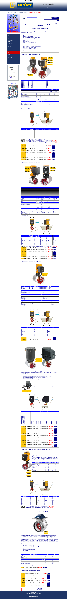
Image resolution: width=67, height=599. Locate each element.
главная (9, 12)
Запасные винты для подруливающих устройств (31, 570)
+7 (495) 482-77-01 (53, 5)
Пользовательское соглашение (33, 595)
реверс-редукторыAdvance (10, 41)
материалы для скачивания (32, 17)
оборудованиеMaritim (10, 58)
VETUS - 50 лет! (13, 83)
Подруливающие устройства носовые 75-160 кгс (31, 162)
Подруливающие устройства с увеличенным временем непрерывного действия (37, 449)
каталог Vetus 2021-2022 (14, 12)
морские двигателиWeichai (10, 35)
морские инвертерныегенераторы (11, 49)
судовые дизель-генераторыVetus (12, 46)
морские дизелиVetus (10, 44)
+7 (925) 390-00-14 (46, 3)
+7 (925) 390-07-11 (45, 5)
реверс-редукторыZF (10, 60)
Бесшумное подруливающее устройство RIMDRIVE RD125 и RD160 (35, 511)
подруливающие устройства (23, 12)
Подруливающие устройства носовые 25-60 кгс (31, 54)
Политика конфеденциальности (33, 596)
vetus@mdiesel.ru (48, 7)
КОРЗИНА (55, 17)
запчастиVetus (9, 55)
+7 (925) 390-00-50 (52, 3)
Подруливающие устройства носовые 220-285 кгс (31, 261)
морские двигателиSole (10, 38)
